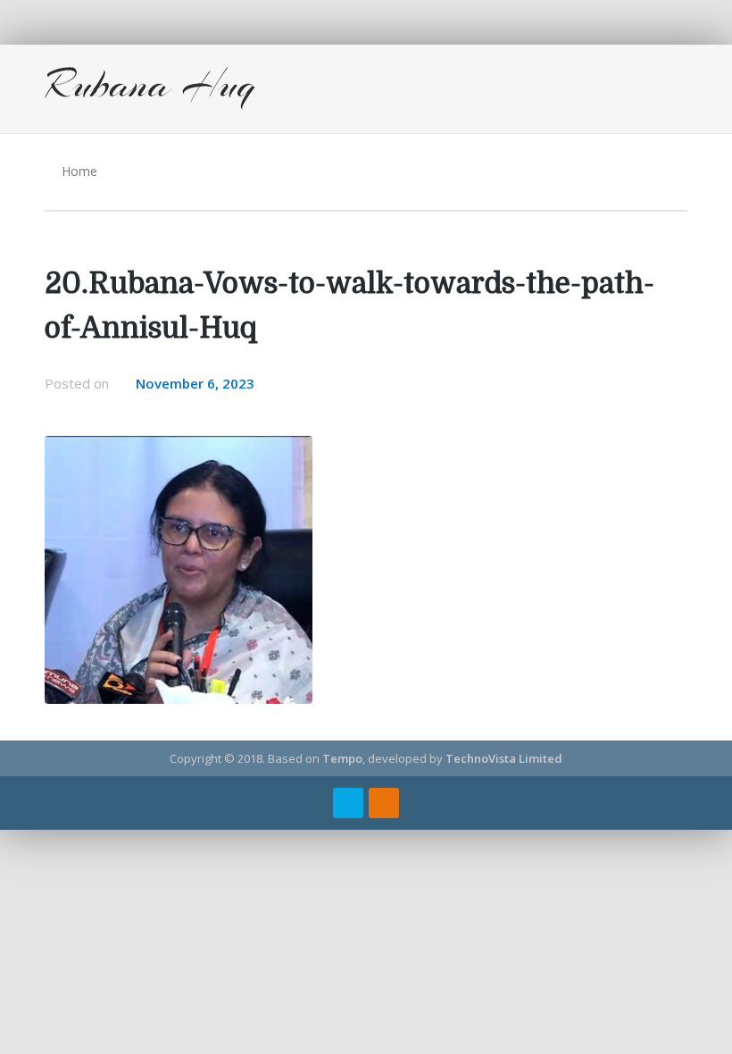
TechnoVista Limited (503, 758)
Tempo (342, 758)
